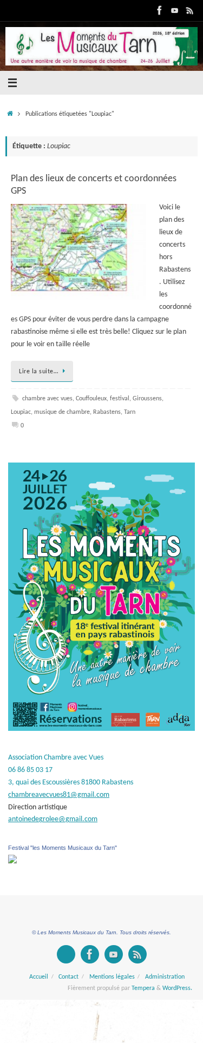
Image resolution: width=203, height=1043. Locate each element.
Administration (165, 977)
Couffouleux (91, 398)
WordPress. (177, 988)
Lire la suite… (38, 371)
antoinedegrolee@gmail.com (52, 819)
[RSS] (190, 10)
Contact (68, 977)
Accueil (38, 977)
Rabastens (107, 412)
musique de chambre (62, 412)
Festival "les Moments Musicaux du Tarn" (62, 847)
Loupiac (21, 412)
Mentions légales (112, 977)
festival (119, 398)
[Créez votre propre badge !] (66, 954)
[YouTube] (174, 10)
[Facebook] (159, 10)
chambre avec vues (47, 398)
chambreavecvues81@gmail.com (58, 794)
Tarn (129, 412)
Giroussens (147, 398)
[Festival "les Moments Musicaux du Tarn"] (12, 861)
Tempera (143, 988)
